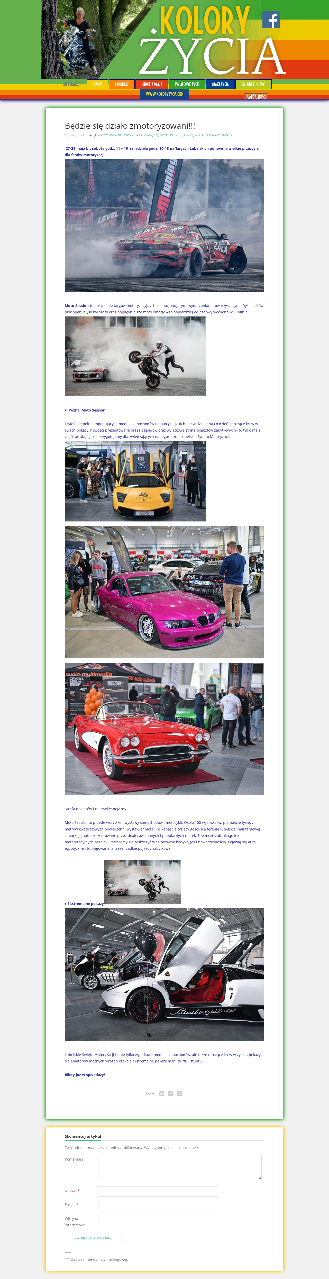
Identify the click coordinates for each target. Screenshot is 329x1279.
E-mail (72, 1204)
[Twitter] (162, 1094)
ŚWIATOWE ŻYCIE (187, 84)
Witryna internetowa (75, 1221)
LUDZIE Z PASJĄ (151, 84)
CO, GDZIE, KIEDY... (167, 135)
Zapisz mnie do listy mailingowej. (99, 1259)
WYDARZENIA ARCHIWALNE (214, 135)
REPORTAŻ (122, 84)
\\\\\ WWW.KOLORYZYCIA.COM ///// (127, 135)
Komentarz (74, 1159)
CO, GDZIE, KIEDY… (253, 84)
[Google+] (179, 1094)
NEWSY (97, 84)
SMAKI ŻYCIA (220, 84)
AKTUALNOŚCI (256, 96)
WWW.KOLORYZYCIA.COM (164, 93)
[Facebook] (170, 1094)
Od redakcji (71, 84)
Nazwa (72, 1190)
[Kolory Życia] (164, 39)
